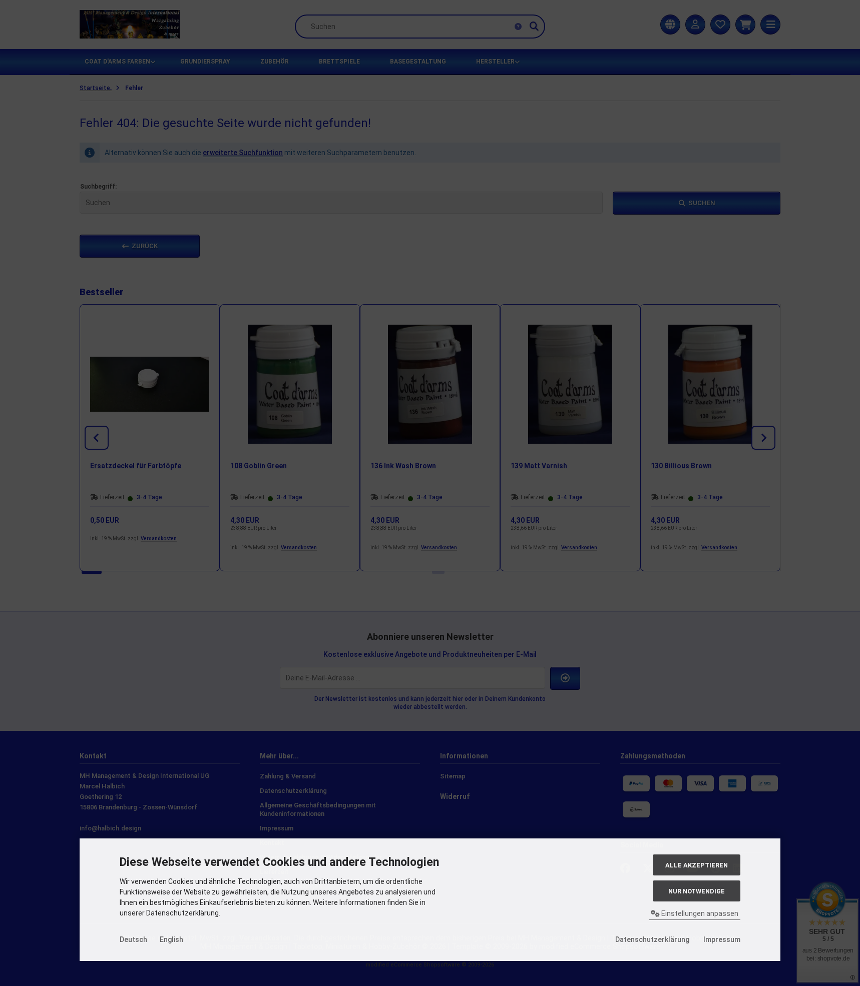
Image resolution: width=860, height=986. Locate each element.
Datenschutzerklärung (652, 939)
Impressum (721, 939)
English (171, 939)
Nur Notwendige (696, 891)
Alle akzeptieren (696, 865)
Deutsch (133, 939)
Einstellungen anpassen (699, 913)
